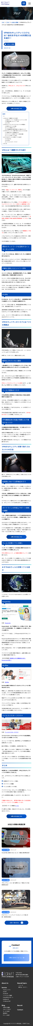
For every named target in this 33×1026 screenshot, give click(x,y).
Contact (20, 1010)
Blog (3, 1005)
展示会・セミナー (23, 987)
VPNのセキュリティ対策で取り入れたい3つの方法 (15, 131)
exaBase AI (6, 999)
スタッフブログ (7, 1009)
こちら (17, 805)
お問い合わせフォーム (15, 958)
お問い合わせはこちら (16, 108)
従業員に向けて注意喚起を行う (13, 132)
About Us (5, 983)
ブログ (8, 22)
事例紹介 (5, 1013)
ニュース (21, 985)
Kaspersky (9, 138)
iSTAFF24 (5, 993)
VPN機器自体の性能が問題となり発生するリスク (16, 129)
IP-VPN (8, 123)
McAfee (8, 140)
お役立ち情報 (14, 22)
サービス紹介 (6, 1011)
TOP (3, 22)
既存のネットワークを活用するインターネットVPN (17, 119)
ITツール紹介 (6, 1015)
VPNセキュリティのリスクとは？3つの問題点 (14, 124)
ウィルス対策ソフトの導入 (12, 135)
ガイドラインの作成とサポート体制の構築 (15, 134)
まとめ (5, 143)
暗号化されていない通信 (11, 126)
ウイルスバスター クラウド (12, 142)
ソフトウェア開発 (7, 995)
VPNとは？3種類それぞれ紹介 (11, 118)
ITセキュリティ (7, 989)
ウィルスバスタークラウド (12, 732)
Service (4, 987)
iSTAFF (5, 991)
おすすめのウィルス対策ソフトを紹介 (13, 137)
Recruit (20, 1005)
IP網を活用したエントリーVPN (13, 121)
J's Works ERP (6, 1001)
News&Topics (22, 983)
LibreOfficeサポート (8, 997)
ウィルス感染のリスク (11, 127)
